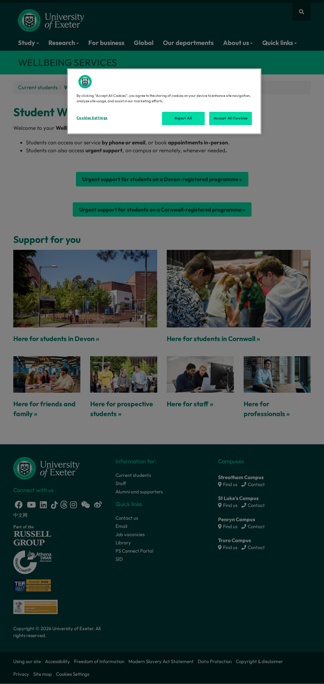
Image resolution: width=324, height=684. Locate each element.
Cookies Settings (92, 118)
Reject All (183, 118)
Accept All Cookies (231, 118)
